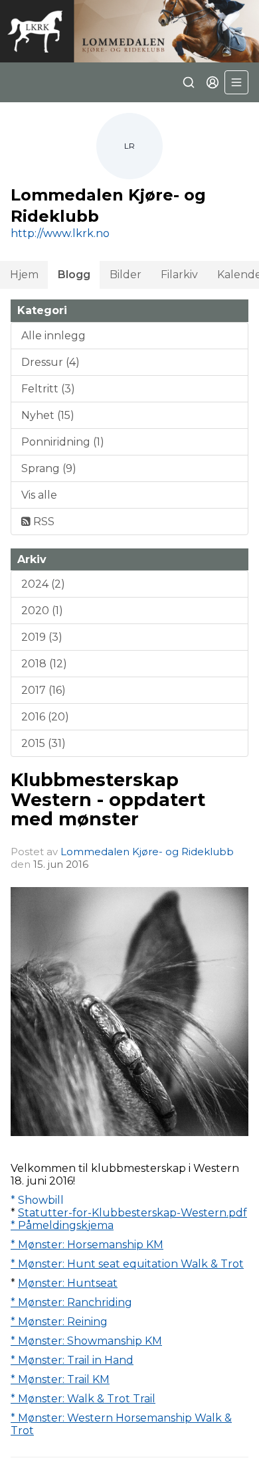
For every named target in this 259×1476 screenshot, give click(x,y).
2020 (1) (42, 610)
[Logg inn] (212, 82)
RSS (42, 521)
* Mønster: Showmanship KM (86, 1341)
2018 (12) (44, 663)
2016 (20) (45, 716)
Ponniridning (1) (62, 442)
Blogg (74, 274)
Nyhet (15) (47, 415)
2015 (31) (43, 743)
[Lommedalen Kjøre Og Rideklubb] (129, 31)
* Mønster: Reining (59, 1321)
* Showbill (37, 1200)
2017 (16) (43, 690)
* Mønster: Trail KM (60, 1379)
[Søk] (189, 82)
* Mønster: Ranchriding (71, 1302)
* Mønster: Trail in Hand (72, 1360)
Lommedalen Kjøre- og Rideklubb (147, 851)
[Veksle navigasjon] (236, 82)
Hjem (24, 274)
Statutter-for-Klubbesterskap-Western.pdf (132, 1212)
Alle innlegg (53, 335)
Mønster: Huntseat (68, 1283)
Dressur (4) (50, 362)
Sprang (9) (48, 468)
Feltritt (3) (48, 388)
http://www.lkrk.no (60, 233)
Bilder (125, 274)
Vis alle (39, 495)
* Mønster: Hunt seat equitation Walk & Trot (127, 1264)
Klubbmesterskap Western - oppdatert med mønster (108, 799)
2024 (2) (43, 584)
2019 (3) (41, 637)
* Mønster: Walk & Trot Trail (83, 1398)
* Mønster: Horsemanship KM (87, 1244)
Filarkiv (179, 274)
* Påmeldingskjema (62, 1225)
